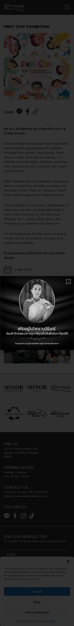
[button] (68, 281)
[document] (37, 313)
